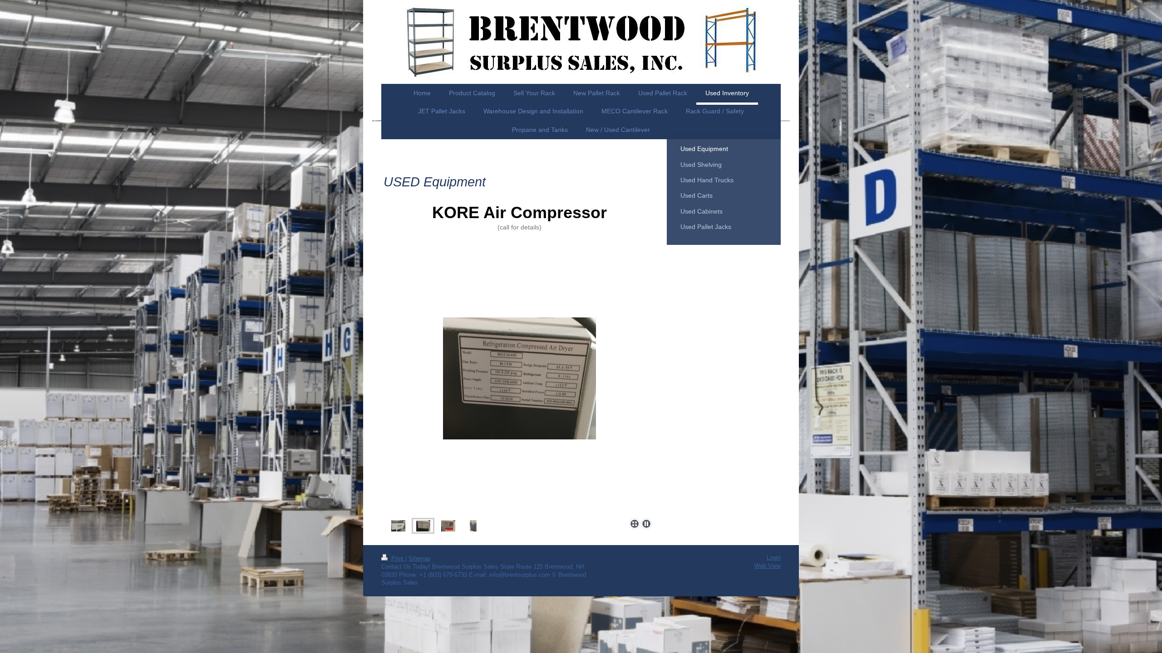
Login (774, 558)
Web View (767, 566)
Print (397, 559)
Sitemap (419, 559)
